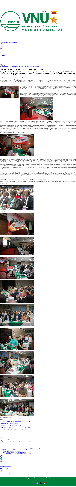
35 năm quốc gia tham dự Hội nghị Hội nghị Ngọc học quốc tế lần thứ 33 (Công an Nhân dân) (16, 427)
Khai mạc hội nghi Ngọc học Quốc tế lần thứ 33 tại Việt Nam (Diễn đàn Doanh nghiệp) (15, 421)
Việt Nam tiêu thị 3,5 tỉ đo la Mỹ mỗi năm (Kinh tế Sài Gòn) (11, 425)
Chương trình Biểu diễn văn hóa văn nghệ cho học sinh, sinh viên (13, 451)
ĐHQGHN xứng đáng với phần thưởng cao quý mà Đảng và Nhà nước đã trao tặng (16, 449)
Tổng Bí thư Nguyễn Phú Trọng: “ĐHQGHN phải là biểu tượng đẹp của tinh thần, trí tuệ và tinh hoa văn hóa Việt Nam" (22, 448)
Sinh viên (4, 57)
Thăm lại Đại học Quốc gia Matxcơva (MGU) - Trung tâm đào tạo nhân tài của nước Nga (17, 453)
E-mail (9, 42)
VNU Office (6, 42)
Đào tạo (3, 55)
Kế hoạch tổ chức (4, 468)
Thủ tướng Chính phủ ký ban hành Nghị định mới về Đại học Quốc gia (14, 452)
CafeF (2, 419)
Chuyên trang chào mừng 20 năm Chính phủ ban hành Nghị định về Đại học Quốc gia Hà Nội (16, 66)
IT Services (12, 42)
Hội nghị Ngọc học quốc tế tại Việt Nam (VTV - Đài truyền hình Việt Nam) (13, 429)
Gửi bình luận (3, 442)
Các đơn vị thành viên (6, 59)
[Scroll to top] (1, 470)
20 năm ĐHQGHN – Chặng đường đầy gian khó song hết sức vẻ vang (14, 447)
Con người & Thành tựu (5, 466)
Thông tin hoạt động (35, 66)
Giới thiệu (4, 54)
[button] (38, 457)
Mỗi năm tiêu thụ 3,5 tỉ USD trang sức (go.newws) (9, 423)
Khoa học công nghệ (5, 56)
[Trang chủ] (31, 41)
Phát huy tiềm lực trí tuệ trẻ (6, 450)
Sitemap (15, 42)
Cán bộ (3, 58)
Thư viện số (2, 42)
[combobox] (1, 44)
